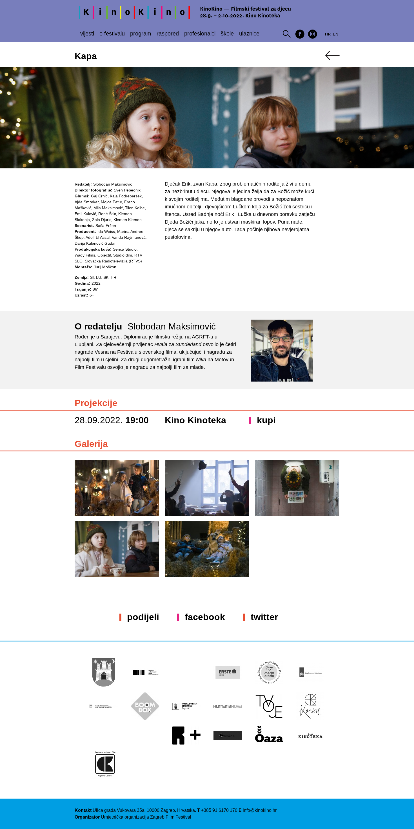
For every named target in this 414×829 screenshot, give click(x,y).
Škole (227, 33)
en (335, 34)
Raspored (168, 33)
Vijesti (87, 33)
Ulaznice (249, 33)
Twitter (264, 616)
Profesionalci (199, 33)
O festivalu (112, 33)
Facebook (205, 616)
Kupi (266, 420)
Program (140, 33)
